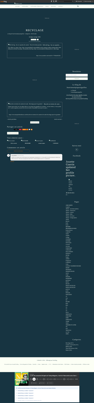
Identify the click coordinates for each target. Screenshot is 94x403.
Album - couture (70, 212)
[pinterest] (56, 1)
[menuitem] (17, 6)
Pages (47, 6)
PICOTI (67, 283)
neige (67, 275)
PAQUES (68, 276)
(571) (72, 344)
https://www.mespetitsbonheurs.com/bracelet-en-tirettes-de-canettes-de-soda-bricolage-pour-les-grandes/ (34, 114)
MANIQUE (68, 269)
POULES (68, 292)
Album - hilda (69, 214)
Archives (53, 6)
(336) (71, 348)
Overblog (54, 360)
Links (67, 264)
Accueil (17, 6)
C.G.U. (50, 364)
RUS (67, 303)
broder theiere (69, 230)
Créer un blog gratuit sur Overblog (25, 364)
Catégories (25, 6)
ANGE (67, 219)
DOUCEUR (68, 242)
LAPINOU (68, 262)
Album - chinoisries (70, 210)
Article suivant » (58, 119)
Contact (60, 6)
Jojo (75, 98)
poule (67, 291)
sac (66, 307)
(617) (69, 343)
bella (67, 223)
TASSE (67, 321)
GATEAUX (68, 250)
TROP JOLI (68, 330)
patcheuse (68, 280)
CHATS (67, 235)
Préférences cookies (86, 364)
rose (67, 298)
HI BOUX (68, 253)
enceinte (68, 246)
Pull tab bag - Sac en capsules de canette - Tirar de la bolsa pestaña (52, 45)
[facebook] (51, 1)
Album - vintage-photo (71, 217)
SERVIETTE (69, 314)
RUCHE (68, 301)
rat (66, 296)
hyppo (67, 257)
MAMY (67, 267)
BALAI (67, 221)
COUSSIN (68, 239)
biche (67, 225)
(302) (69, 350)
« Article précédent (11, 119)
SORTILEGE (69, 319)
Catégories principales (36, 6)
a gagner (68, 207)
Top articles (34, 364)
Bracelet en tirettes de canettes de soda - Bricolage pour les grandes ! (52, 104)
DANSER (68, 241)
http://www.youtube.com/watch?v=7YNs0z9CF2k (48, 55)
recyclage (35, 37)
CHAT (67, 233)
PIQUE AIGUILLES (70, 285)
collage (67, 237)
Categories (27, 33)
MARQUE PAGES (70, 271)
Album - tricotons (70, 216)
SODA (39, 37)
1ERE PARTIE (69, 205)
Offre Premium (66, 364)
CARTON (68, 232)
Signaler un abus (44, 364)
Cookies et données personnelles (76, 364)
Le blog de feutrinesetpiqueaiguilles (15, 33)
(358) (69, 346)
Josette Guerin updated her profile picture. (71, 168)
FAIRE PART (69, 248)
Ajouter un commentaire (18, 151)
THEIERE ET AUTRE (71, 325)
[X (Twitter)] (54, 1)
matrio (67, 273)
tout (67, 328)
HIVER (67, 255)
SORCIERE (68, 316)
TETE (67, 323)
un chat (67, 332)
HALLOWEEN (69, 251)
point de (68, 289)
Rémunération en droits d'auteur (58, 364)
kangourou (68, 260)
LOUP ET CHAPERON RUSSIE (73, 266)
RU (66, 300)
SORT (67, 317)
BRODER (68, 226)
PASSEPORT (69, 278)
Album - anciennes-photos (72, 208)
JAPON (67, 258)
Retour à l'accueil (34, 122)
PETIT (67, 282)
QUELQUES (69, 294)
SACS (67, 312)
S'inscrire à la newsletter (13, 133)
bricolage (31, 37)
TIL (67, 326)
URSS (67, 333)
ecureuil (68, 244)
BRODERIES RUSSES (71, 228)
